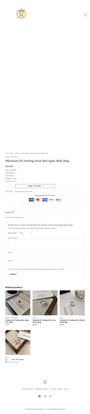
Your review (13, 238)
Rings (12, 153)
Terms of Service (27, 389)
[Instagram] (45, 396)
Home (7, 153)
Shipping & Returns (42, 389)
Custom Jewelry (56, 389)
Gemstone (13, 157)
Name (10, 252)
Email (10, 261)
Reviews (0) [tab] (9, 212)
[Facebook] (39, 396)
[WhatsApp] (50, 396)
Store (66, 389)
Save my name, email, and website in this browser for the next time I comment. (37, 269)
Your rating (12, 233)
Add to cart (34, 186)
